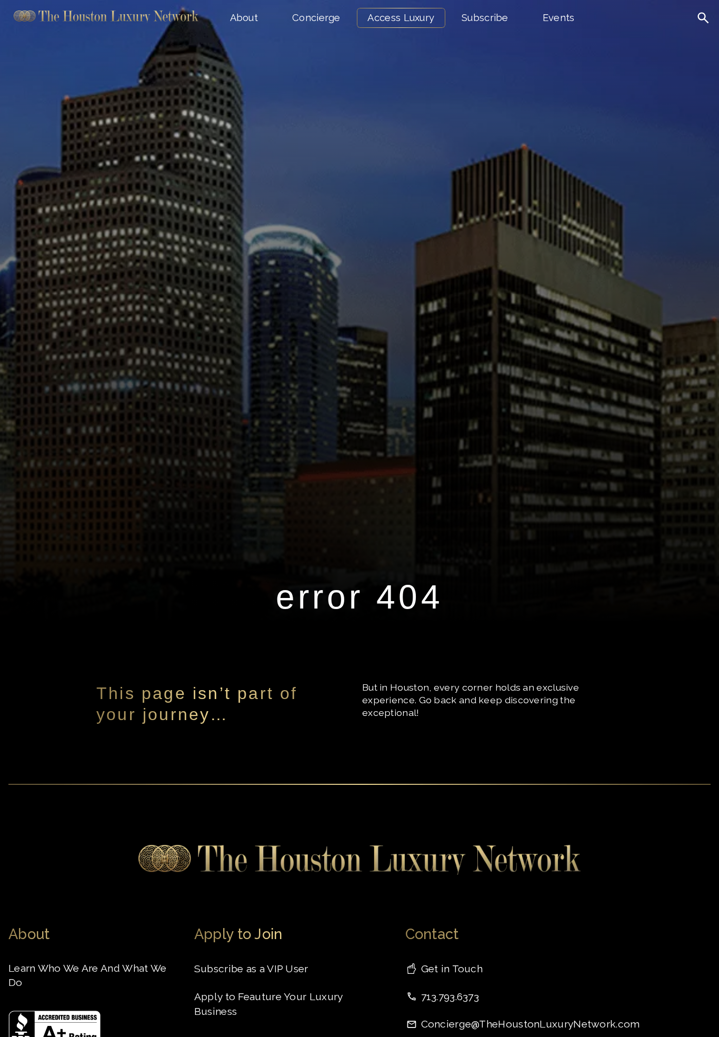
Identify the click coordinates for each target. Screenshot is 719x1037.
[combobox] (668, 39)
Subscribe (485, 17)
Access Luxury (400, 17)
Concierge (316, 17)
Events (559, 17)
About (244, 17)
